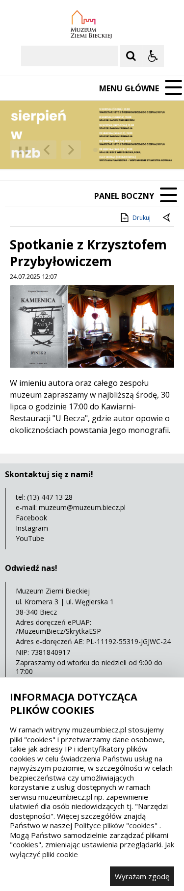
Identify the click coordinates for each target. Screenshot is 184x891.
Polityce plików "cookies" (116, 825)
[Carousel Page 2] (105, 150)
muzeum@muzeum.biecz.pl (82, 507)
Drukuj (141, 218)
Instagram (32, 528)
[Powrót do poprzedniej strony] (167, 218)
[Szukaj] (131, 56)
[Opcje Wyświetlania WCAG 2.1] (153, 56)
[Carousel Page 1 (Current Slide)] (95, 150)
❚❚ (20, 149)
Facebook (31, 517)
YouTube (30, 538)
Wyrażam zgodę (142, 876)
